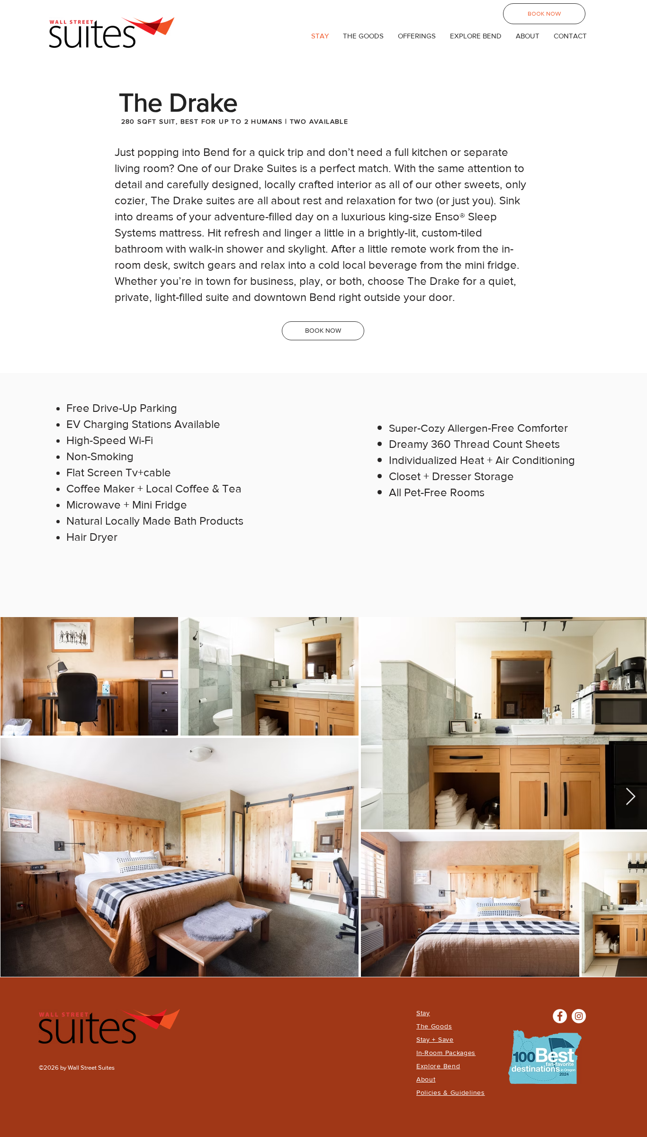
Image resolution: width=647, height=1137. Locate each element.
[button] (417, 36)
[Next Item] (630, 797)
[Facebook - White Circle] (560, 1016)
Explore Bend (438, 1066)
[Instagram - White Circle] (579, 1016)
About (426, 1079)
